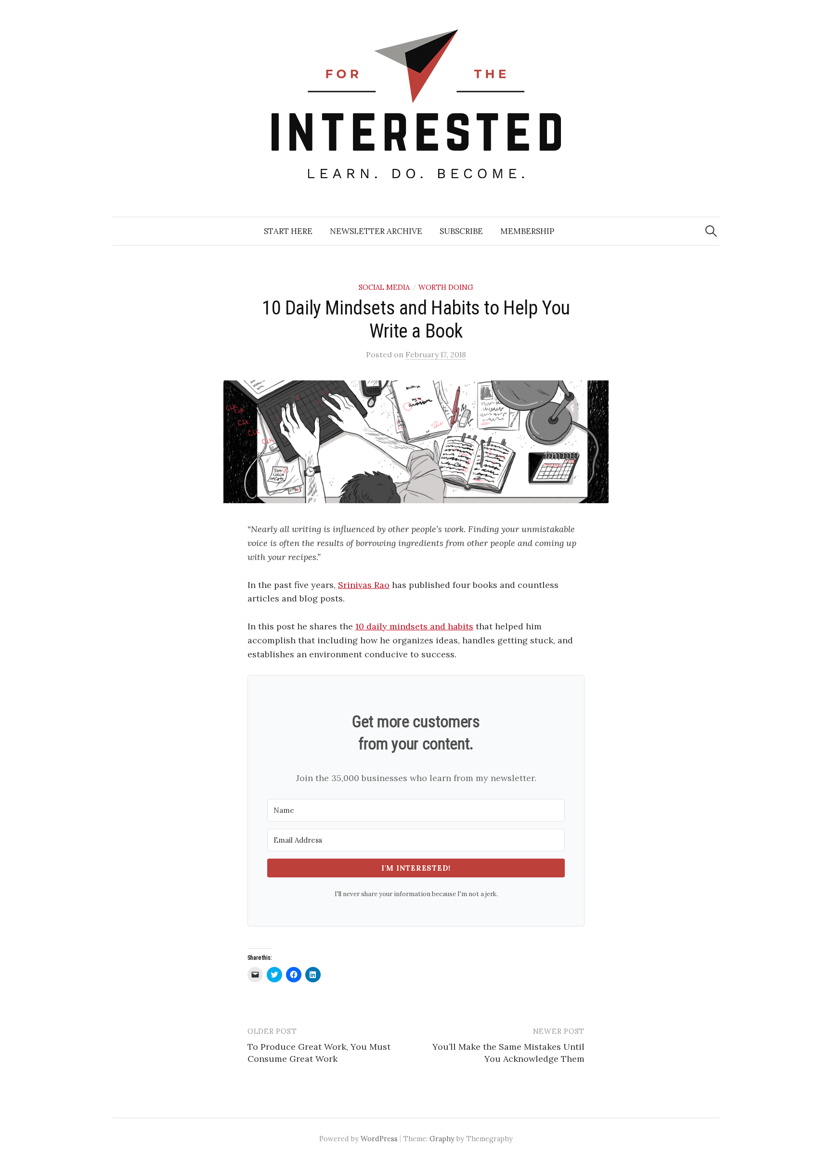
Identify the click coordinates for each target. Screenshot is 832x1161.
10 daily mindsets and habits (414, 626)
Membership (527, 231)
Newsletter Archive (376, 231)
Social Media (384, 287)
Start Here (288, 231)
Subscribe (461, 231)
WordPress (379, 1138)
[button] (416, 442)
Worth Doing (445, 287)
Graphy (442, 1138)
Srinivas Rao (364, 584)
